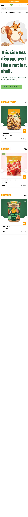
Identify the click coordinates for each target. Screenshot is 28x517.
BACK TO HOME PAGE (11, 87)
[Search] (3, 8)
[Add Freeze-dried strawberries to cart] (24, 177)
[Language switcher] (19, 5)
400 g (7, 228)
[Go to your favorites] (23, 5)
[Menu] (2, 4)
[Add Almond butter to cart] (24, 223)
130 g (6, 182)
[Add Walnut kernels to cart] (24, 131)
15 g (3, 182)
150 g (3, 135)
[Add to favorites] (25, 108)
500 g (7, 135)
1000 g (11, 135)
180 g (3, 228)
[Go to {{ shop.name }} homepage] (11, 5)
